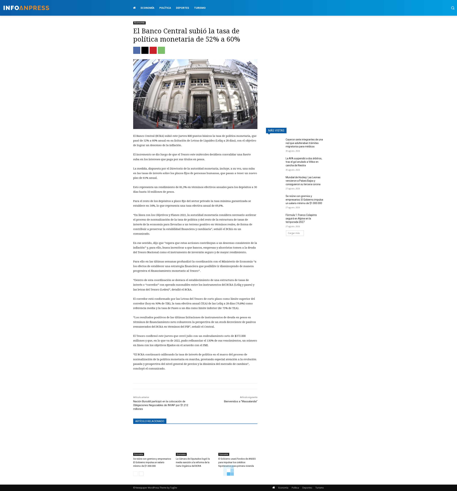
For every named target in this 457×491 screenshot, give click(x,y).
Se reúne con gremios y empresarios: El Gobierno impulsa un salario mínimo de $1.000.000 (152, 462)
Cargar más (294, 233)
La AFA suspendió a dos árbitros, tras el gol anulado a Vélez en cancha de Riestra (304, 162)
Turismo (319, 487)
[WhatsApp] (161, 50)
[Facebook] (136, 50)
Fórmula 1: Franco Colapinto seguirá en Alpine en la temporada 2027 (301, 218)
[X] (145, 50)
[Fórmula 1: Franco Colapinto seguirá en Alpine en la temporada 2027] (274, 219)
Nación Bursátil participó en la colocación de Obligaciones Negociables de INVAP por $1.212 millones (160, 405)
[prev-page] (135, 473)
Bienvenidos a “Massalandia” (240, 401)
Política (295, 487)
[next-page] (141, 473)
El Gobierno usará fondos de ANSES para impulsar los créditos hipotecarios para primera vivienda (237, 462)
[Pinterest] (153, 50)
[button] (452, 8)
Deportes (307, 487)
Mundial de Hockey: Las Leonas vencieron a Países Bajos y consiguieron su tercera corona (303, 181)
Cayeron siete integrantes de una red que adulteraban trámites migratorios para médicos (304, 143)
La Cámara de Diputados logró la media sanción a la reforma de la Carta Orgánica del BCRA (193, 462)
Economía (139, 23)
